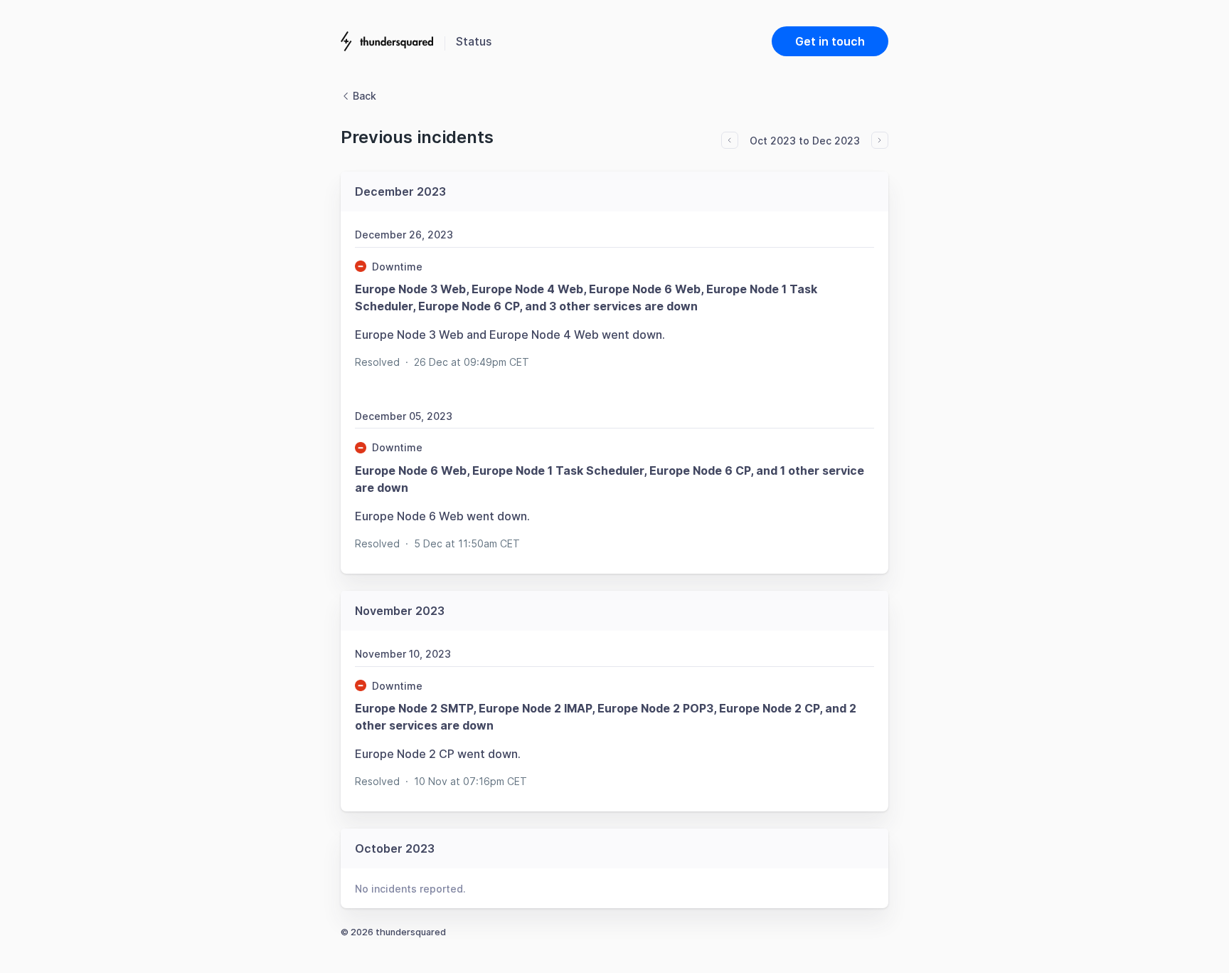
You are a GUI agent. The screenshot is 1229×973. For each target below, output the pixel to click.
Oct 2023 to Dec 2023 (805, 141)
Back (364, 96)
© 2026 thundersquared (393, 932)
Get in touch (830, 41)
